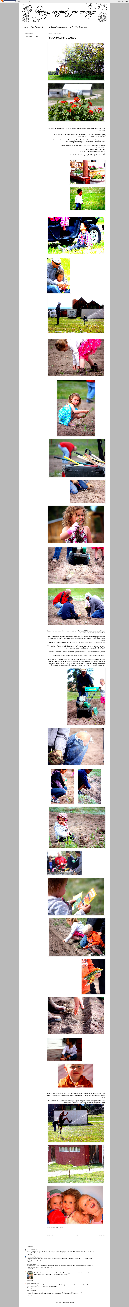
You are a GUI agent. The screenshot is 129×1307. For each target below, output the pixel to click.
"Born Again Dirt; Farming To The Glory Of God (91, 136)
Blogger (72, 1302)
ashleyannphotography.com (34, 1257)
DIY (71, 27)
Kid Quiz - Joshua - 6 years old (34, 1284)
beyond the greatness (33, 1283)
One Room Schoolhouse (57, 27)
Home (26, 27)
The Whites (30, 1271)
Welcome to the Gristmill (33, 1265)
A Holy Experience (32, 1249)
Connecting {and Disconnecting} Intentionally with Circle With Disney (44, 1292)
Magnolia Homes (31, 1264)
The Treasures (82, 27)
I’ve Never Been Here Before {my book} (37, 1258)
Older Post (102, 1235)
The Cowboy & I (37, 27)
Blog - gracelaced (31, 1290)
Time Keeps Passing (39, 1272)
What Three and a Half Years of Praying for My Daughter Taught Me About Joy (47, 1251)
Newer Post (50, 1235)
